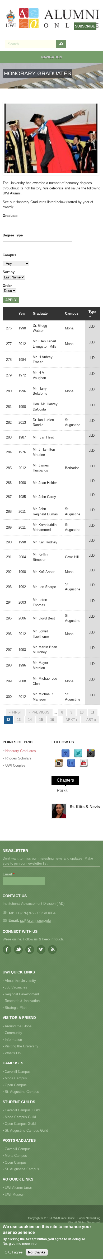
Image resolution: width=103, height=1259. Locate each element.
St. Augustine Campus (22, 1092)
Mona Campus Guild (20, 1117)
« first (15, 712)
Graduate (10, 216)
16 (52, 720)
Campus (9, 255)
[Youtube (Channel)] (83, 766)
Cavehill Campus (18, 1072)
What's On (13, 1053)
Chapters (65, 780)
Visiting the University (21, 1046)
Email (9, 874)
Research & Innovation (22, 1001)
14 (30, 720)
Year (22, 313)
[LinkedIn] (71, 766)
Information (13, 1040)
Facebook (7, 949)
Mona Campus (16, 1078)
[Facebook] (65, 756)
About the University (20, 981)
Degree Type (13, 235)
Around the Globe (18, 1026)
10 (81, 712)
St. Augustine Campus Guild (26, 1130)
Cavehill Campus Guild (22, 1110)
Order (7, 286)
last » (90, 720)
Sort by (9, 272)
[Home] (52, 18)
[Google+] (90, 756)
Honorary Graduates (20, 751)
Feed (52, 949)
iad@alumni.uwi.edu (35, 920)
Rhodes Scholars (18, 758)
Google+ (29, 949)
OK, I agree (13, 1252)
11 (92, 712)
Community (13, 1033)
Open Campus (16, 1085)
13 (19, 720)
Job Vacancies (16, 987)
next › (71, 720)
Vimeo (41, 949)
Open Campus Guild (20, 1124)
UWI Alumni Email (18, 1188)
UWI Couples (15, 765)
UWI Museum (15, 1194)
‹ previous (39, 712)
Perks (62, 790)
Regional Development (22, 994)
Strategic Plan (15, 1008)
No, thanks (36, 1252)
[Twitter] (78, 756)
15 (41, 720)
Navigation (51, 57)
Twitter (18, 949)
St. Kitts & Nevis (85, 806)
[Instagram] (58, 766)
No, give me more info (19, 1244)
